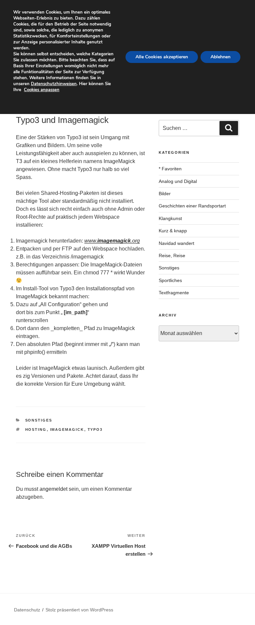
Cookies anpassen (41, 90)
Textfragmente (174, 292)
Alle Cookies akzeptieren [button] (161, 57)
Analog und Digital (178, 181)
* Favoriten (170, 168)
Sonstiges (38, 420)
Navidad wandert (176, 243)
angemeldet (53, 489)
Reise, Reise (172, 255)
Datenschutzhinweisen (54, 84)
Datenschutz (27, 609)
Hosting (36, 429)
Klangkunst (170, 218)
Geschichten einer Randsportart (192, 205)
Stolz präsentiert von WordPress (79, 609)
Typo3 (95, 429)
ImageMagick (67, 429)
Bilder (165, 193)
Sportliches (170, 280)
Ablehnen (220, 57)
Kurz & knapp (173, 230)
